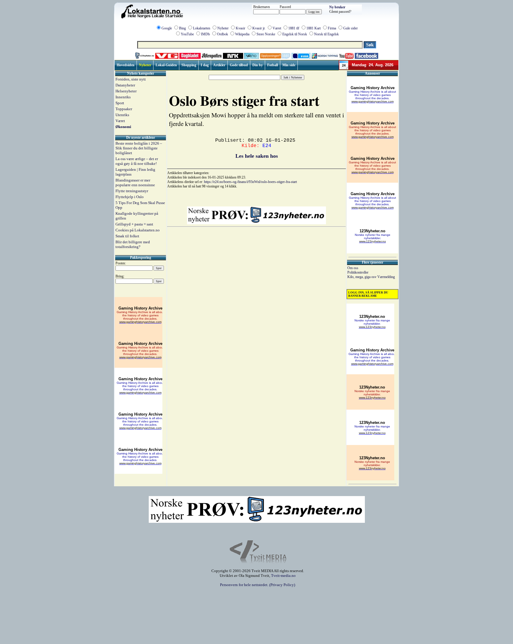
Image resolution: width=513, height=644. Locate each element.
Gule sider (350, 28)
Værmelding (386, 277)
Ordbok (222, 34)
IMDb (205, 34)
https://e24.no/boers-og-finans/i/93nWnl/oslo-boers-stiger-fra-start (250, 182)
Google (167, 28)
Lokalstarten (201, 28)
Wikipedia (242, 34)
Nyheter (223, 28)
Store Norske (265, 34)
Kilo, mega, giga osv (362, 277)
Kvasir (240, 28)
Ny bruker (337, 7)
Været (277, 28)
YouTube (187, 34)
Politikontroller (357, 272)
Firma (332, 28)
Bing (182, 28)
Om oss (352, 268)
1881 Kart (313, 28)
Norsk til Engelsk (326, 34)
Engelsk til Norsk (294, 34)
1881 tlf (293, 28)
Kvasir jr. (258, 28)
